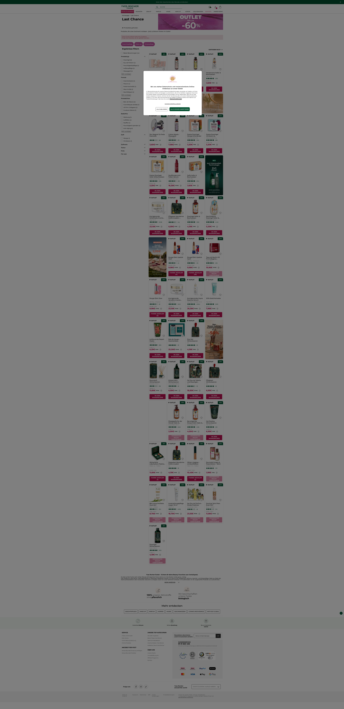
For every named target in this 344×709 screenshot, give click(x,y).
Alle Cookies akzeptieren (179, 109)
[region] (173, 93)
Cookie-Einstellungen (173, 104)
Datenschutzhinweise (176, 99)
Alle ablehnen (162, 109)
